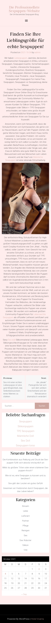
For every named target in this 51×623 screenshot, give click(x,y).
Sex (25, 535)
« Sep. (24, 594)
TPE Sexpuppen (25, 431)
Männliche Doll (25, 435)
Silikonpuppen (25, 426)
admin (37, 52)
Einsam (25, 506)
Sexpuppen (25, 421)
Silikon (25, 545)
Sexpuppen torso (25, 445)
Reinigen (25, 530)
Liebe (25, 511)
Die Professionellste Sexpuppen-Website (24, 9)
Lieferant (25, 516)
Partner (25, 520)
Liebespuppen (20, 58)
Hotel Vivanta (37, 619)
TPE (26, 550)
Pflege (26, 525)
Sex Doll (25, 440)
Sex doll (11, 339)
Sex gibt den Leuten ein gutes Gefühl (25, 483)
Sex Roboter (25, 540)
